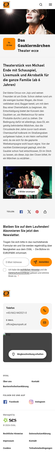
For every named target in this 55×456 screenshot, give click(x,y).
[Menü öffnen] (50, 5)
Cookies (7, 448)
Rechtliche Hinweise (13, 433)
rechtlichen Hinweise (30, 269)
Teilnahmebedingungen (40, 448)
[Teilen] (45, 211)
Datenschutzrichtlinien (19, 273)
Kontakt (33, 441)
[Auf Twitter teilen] (29, 211)
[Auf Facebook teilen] (21, 211)
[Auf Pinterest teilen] (37, 211)
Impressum (8, 441)
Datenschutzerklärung (40, 433)
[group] (27, 182)
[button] (22, 192)
